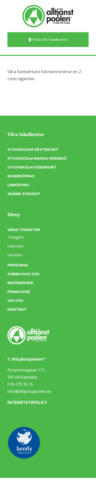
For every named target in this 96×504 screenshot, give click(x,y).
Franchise (18, 291)
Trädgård (15, 237)
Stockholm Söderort (31, 167)
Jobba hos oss (23, 274)
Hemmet (15, 254)
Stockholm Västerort (32, 149)
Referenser (20, 282)
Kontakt (17, 309)
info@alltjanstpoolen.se (29, 391)
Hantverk (15, 246)
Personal (18, 265)
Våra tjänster (23, 229)
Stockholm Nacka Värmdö (36, 158)
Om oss (15, 300)
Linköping (18, 185)
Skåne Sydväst (23, 193)
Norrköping (20, 176)
